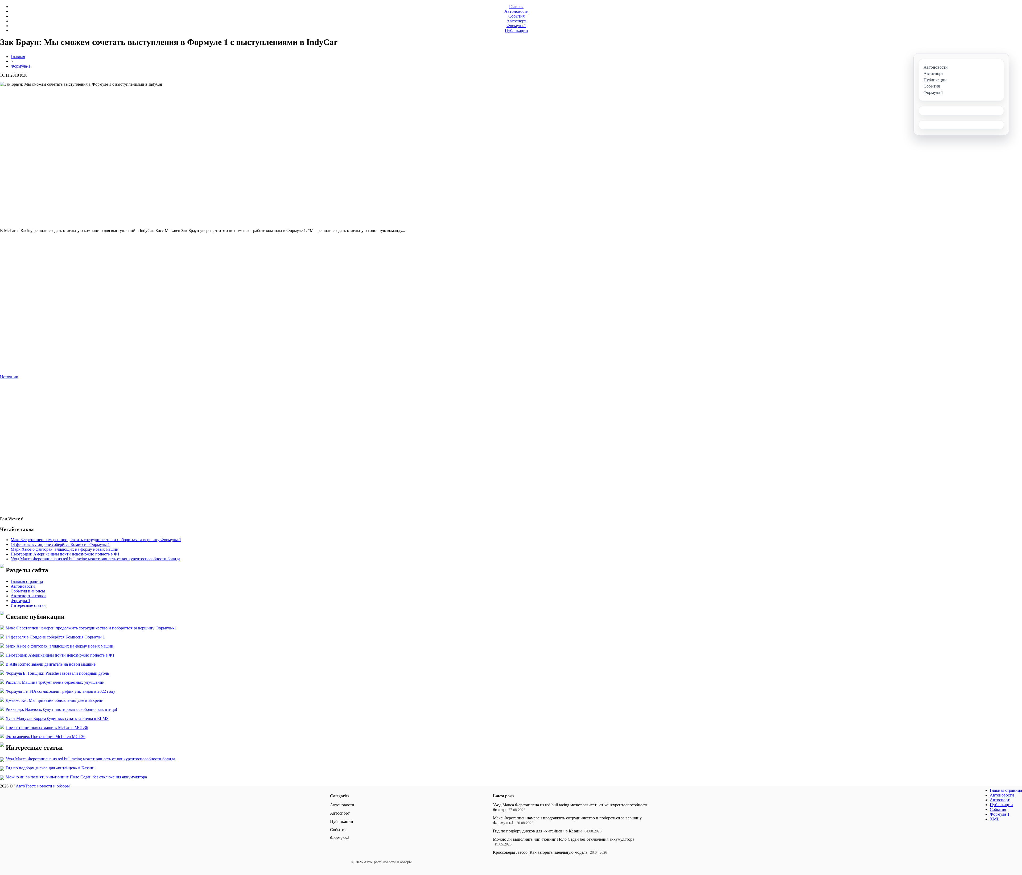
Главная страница (27, 581)
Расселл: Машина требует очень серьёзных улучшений (55, 682)
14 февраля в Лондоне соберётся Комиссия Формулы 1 (60, 544)
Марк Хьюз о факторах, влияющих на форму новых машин (64, 549)
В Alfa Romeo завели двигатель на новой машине (51, 664)
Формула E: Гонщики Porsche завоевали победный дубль (57, 673)
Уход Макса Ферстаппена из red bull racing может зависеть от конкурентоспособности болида (95, 559)
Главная (516, 6)
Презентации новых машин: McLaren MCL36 (47, 727)
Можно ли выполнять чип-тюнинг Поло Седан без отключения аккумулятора (76, 777)
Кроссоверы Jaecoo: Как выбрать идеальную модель (540, 852)
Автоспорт (516, 21)
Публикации (516, 30)
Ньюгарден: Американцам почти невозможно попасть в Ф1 (65, 554)
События (516, 16)
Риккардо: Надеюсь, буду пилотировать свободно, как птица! (61, 709)
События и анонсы (28, 591)
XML (994, 819)
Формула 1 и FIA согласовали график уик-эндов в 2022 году (60, 691)
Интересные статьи (28, 605)
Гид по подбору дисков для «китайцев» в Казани (50, 768)
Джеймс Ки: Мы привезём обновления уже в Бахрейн (55, 700)
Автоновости (516, 11)
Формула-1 (516, 25)
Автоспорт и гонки (28, 596)
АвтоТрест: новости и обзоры (43, 786)
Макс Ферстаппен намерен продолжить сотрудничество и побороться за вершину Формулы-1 (96, 539)
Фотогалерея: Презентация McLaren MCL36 (45, 736)
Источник (9, 377)
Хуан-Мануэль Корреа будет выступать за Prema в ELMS (57, 718)
